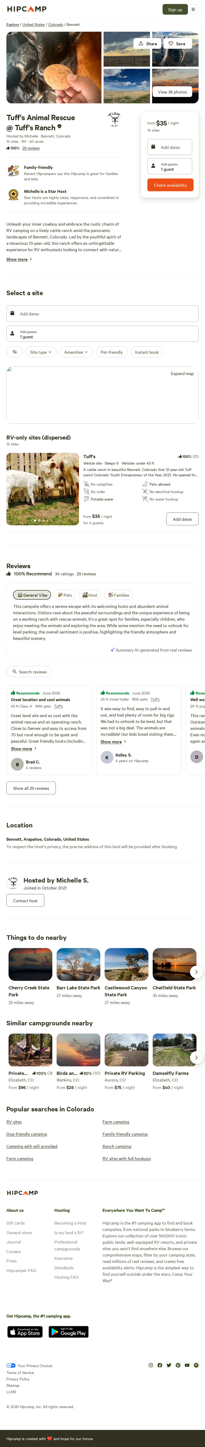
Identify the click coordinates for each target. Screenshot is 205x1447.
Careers (13, 1251)
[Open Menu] (193, 9)
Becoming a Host (70, 1223)
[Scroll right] (196, 972)
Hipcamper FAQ (21, 1270)
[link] (102, 489)
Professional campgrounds (67, 1245)
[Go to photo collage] (53, 67)
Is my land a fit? (69, 1232)
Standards (63, 1267)
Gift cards (15, 1223)
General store (18, 1232)
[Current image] (35, 520)
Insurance (63, 1258)
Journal (13, 1242)
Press (11, 1260)
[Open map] (102, 395)
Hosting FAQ (66, 1277)
